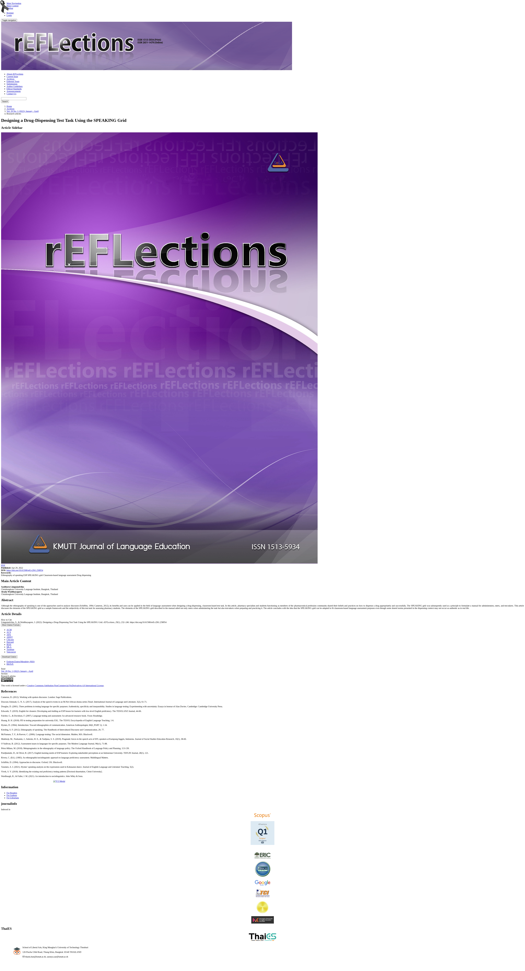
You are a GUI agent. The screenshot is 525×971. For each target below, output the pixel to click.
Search (5, 102)
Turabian (10, 649)
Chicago (10, 639)
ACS (9, 632)
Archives (10, 79)
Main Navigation (14, 3)
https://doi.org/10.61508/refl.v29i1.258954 (24, 570)
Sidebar (10, 8)
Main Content (12, 6)
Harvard (10, 642)
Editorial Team (13, 81)
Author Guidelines (15, 86)
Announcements (14, 91)
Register (10, 13)
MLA (9, 647)
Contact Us (11, 94)
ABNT (10, 637)
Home (9, 106)
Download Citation (9, 657)
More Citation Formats (11, 625)
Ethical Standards (14, 89)
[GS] (263, 885)
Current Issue (12, 76)
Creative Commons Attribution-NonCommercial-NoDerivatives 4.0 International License (65, 685)
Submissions (12, 84)
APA (9, 635)
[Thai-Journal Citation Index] (262, 897)
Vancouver (11, 652)
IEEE (9, 644)
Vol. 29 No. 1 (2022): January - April (23, 111)
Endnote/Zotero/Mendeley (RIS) (21, 661)
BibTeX (10, 664)
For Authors (12, 795)
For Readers (12, 793)
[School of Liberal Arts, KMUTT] (12, 956)
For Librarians (13, 798)
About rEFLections (15, 74)
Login (9, 15)
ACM (9, 630)
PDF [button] (3, 565)
